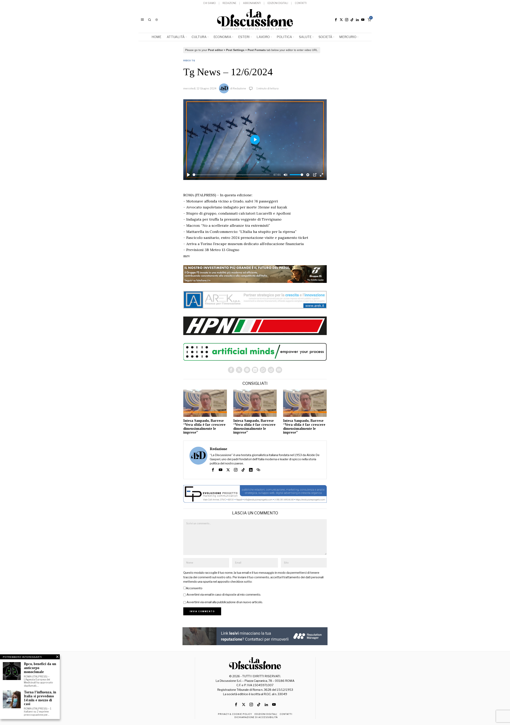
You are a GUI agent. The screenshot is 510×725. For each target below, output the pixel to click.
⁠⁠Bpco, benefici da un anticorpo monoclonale (40, 668)
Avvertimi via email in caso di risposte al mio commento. (223, 594)
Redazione (239, 88)
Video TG (189, 60)
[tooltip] (335, 19)
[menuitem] (209, 3)
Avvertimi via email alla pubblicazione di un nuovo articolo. (224, 602)
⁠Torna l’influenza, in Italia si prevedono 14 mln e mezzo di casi (40, 698)
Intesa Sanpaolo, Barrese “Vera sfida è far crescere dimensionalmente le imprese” (204, 426)
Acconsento (194, 588)
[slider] (231, 175)
